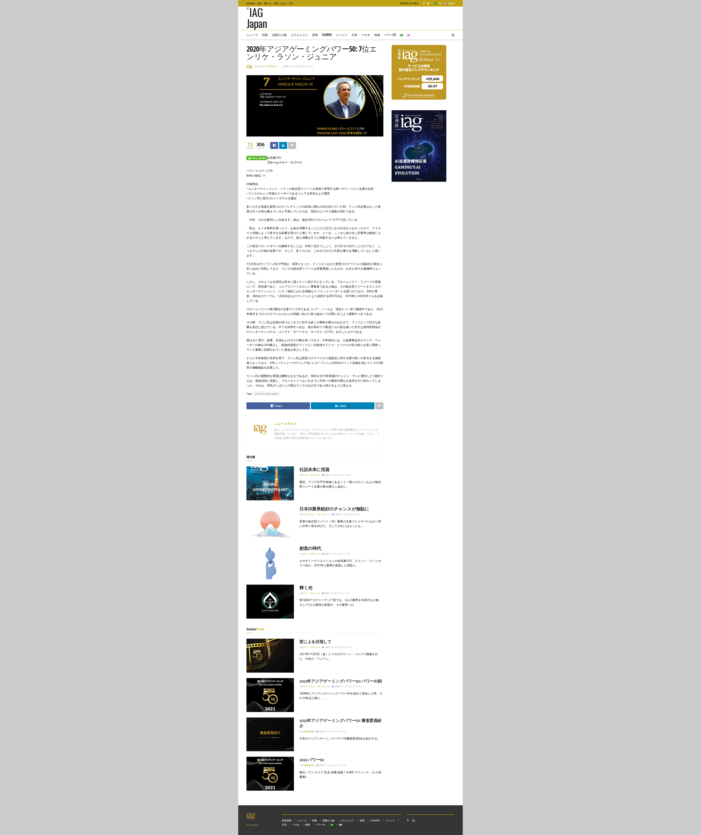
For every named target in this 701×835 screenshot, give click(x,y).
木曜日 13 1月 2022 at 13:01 (337, 593)
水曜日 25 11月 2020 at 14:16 (298, 66)
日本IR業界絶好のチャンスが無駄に (334, 508)
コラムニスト (299, 34)
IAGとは (267, 3)
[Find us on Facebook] (424, 3)
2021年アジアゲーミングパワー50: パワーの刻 (340, 681)
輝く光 (306, 587)
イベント (342, 34)
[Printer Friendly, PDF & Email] (256, 157)
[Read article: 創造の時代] (270, 562)
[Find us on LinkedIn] (428, 3)
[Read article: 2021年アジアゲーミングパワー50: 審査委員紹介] (270, 734)
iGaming (327, 34)
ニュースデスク (268, 66)
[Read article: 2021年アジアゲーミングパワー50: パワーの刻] (270, 695)
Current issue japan (266, 393)
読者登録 (250, 3)
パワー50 (390, 34)
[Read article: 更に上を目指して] (270, 656)
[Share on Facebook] (274, 145)
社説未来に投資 (314, 469)
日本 (354, 34)
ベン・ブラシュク (312, 475)
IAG (256, 825)
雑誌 (259, 3)
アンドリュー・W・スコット (317, 514)
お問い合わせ (280, 3)
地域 (377, 34)
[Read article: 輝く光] (270, 602)
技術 (315, 34)
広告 (291, 3)
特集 (265, 34)
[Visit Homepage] (262, 18)
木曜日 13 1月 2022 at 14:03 (337, 475)
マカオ (365, 34)
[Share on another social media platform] (292, 145)
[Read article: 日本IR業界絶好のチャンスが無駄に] (270, 523)
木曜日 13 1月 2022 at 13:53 (347, 514)
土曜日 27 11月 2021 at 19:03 (332, 731)
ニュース (252, 34)
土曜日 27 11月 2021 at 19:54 (347, 686)
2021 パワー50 (311, 759)
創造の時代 (310, 548)
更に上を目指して (315, 641)
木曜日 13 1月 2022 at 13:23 (337, 553)
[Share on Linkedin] (283, 145)
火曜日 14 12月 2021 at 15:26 (337, 647)
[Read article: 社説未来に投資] (270, 483)
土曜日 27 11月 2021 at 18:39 (332, 765)
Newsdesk (309, 731)
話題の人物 (279, 34)
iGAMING (375, 820)
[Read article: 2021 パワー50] (270, 774)
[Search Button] (453, 34)
